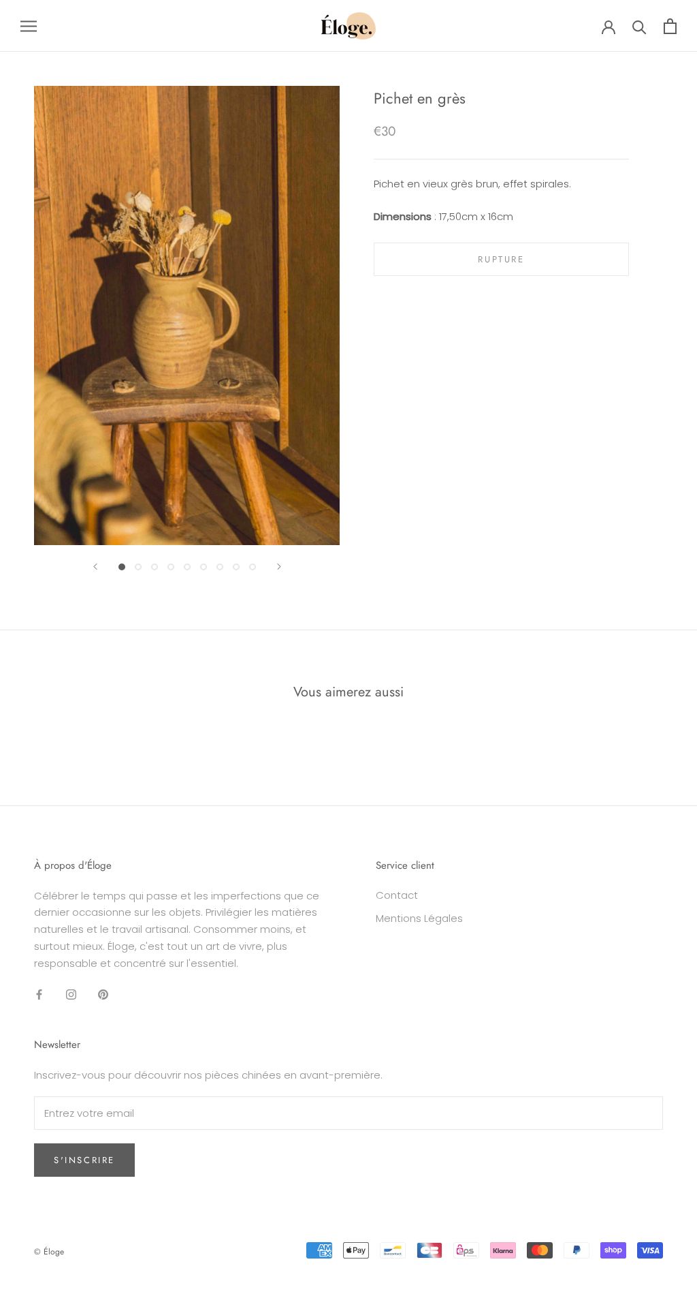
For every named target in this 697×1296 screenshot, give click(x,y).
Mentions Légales (419, 918)
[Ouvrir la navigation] (28, 25)
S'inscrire (84, 1160)
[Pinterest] (103, 993)
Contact (397, 895)
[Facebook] (39, 993)
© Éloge (49, 1252)
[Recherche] (639, 26)
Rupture (501, 259)
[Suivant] (279, 567)
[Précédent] (95, 567)
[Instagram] (71, 993)
